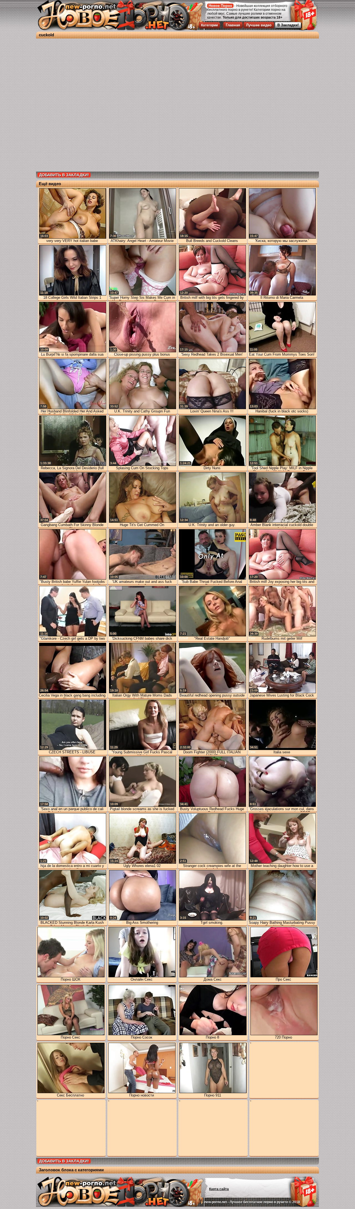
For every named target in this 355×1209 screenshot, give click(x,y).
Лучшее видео (259, 25)
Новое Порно (220, 6)
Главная (233, 25)
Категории (209, 25)
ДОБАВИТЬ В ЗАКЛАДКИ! (64, 175)
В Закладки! (288, 25)
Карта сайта (219, 1189)
